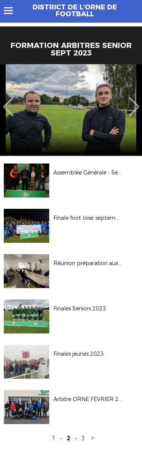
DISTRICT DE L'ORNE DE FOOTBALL (75, 10)
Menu (12, 10)
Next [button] (134, 101)
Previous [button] (8, 101)
